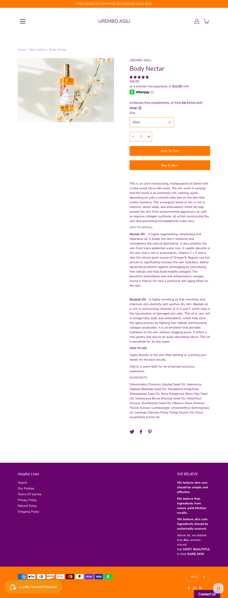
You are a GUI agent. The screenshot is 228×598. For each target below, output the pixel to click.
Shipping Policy (28, 512)
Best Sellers (37, 49)
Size (132, 113)
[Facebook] (141, 431)
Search (22, 483)
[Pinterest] (150, 431)
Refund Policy (27, 506)
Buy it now (170, 165)
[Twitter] (132, 431)
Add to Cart (170, 150)
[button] (140, 77)
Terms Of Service (29, 494)
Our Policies (26, 488)
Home (22, 49)
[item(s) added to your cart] (206, 21)
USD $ (194, 577)
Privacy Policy (27, 500)
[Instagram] (194, 588)
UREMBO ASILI (114, 21)
